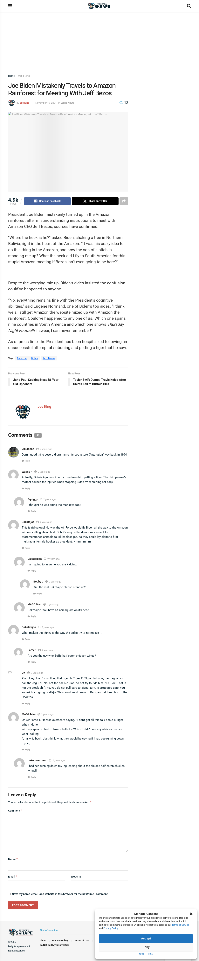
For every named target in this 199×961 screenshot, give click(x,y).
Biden (34, 358)
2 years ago (46, 449)
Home (11, 76)
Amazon (22, 358)
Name (13, 859)
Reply (27, 461)
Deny (146, 947)
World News (24, 76)
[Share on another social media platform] (124, 201)
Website (76, 876)
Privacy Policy (60, 940)
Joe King (24, 102)
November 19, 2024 (46, 102)
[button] (191, 914)
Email (13, 876)
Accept (146, 938)
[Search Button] (189, 6)
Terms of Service (180, 925)
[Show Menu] (10, 6)
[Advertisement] (99, 41)
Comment (15, 810)
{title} (141, 954)
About (43, 940)
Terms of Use (81, 940)
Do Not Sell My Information (54, 945)
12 (125, 103)
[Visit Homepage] (99, 6)
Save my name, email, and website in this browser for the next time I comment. (60, 894)
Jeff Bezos (49, 358)
